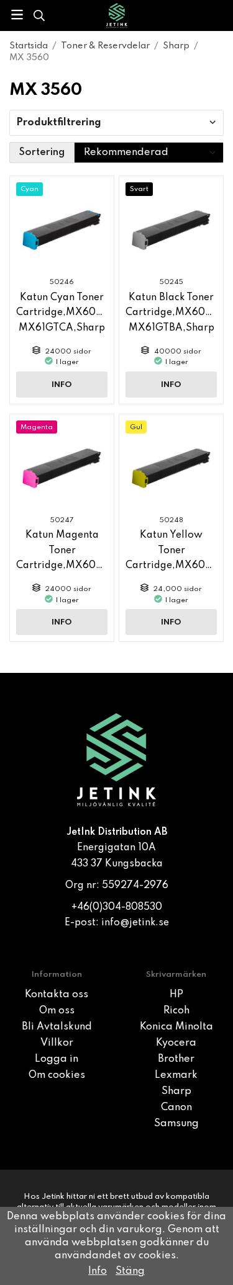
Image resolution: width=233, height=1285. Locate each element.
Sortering (42, 153)
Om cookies (57, 1075)
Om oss (57, 1011)
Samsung (176, 1124)
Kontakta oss (56, 995)
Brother (176, 1059)
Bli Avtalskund (57, 1027)
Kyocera (176, 1043)
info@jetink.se (135, 923)
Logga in (56, 1059)
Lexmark (176, 1075)
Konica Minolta (176, 1027)
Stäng (130, 1271)
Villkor (56, 1043)
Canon (176, 1108)
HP (176, 995)
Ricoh (176, 1011)
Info (62, 385)
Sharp (176, 1091)
